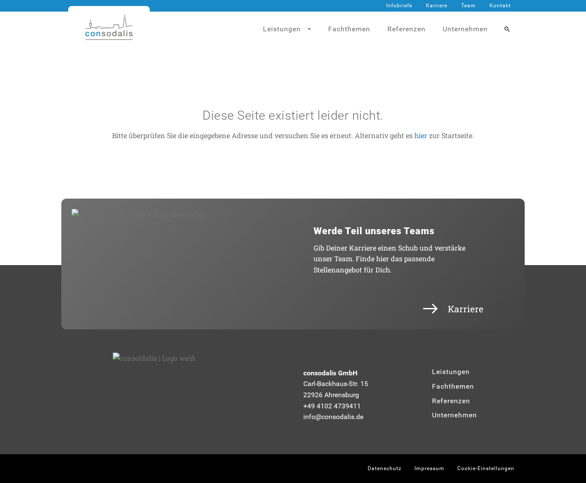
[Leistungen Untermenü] (313, 29)
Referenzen (406, 29)
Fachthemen (349, 29)
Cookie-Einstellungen (485, 468)
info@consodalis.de (333, 417)
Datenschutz (385, 468)
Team (468, 6)
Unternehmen (465, 29)
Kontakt (500, 6)
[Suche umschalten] (507, 29)
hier (420, 135)
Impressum (429, 468)
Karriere (436, 6)
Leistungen (451, 372)
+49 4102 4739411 (332, 406)
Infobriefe (399, 6)
